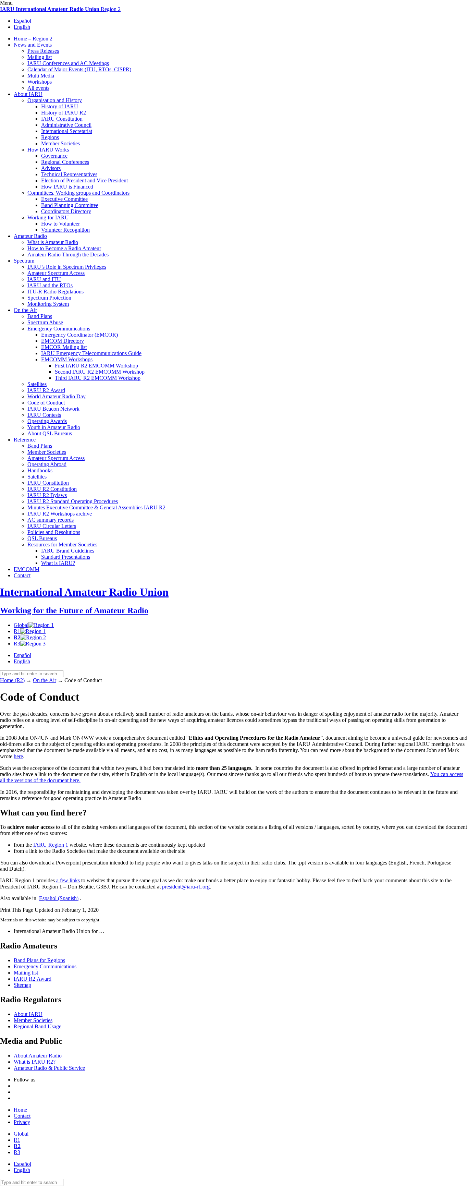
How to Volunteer (60, 224)
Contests (44, 415)
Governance (54, 156)
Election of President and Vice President (84, 180)
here (18, 756)
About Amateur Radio (38, 1055)
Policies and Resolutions (53, 532)
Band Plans (39, 316)
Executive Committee (64, 199)
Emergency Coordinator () (79, 335)
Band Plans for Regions (39, 960)
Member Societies (60, 143)
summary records (50, 520)
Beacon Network (53, 409)
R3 (17, 643)
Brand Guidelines (67, 551)
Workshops (39, 82)
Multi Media (40, 75)
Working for (48, 217)
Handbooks (39, 470)
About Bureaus (49, 433)
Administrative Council (66, 125)
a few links (68, 880)
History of (59, 106)
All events (38, 88)
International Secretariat (66, 131)
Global (21, 625)
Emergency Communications (58, 328)
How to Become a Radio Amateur (64, 248)
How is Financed (67, 187)
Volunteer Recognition (65, 230)
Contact (22, 575)
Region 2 (60, 9)
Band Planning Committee (69, 205)
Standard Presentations (65, 557)
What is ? (58, 563)
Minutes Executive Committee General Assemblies (96, 507)
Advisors (51, 168)
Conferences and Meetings (68, 63)
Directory (62, 341)
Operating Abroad (46, 464)
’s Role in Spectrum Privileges (66, 267)
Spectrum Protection (49, 298)
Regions (50, 137)
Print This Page (16, 910)
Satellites (37, 384)
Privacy (22, 1122)
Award (46, 390)
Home (20, 1110)
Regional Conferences (65, 162)
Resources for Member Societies (62, 544)
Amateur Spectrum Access (56, 273)
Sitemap (22, 985)
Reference (25, 440)
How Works (48, 150)
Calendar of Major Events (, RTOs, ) (79, 69)
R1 (17, 631)
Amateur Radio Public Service (49, 1068)
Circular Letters (51, 526)
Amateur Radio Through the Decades (68, 254)
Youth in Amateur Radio (53, 427)
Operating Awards (47, 421)
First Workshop (96, 365)
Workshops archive (59, 514)
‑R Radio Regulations (55, 291)
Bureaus (42, 538)
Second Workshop (100, 372)
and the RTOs (50, 285)
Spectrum (24, 261)
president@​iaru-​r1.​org (186, 887)
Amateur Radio (30, 236)
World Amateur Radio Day (56, 396)
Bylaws (47, 495)
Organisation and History (54, 100)
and (44, 279)
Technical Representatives (69, 174)
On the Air (25, 310)
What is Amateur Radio (52, 242)
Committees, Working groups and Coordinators (78, 193)
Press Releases (43, 51)
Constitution (62, 119)
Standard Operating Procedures (72, 501)
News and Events (33, 45)
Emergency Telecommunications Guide (91, 353)
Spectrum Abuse (45, 322)
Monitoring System (48, 304)
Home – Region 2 (33, 38)
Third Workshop (97, 378)
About (28, 94)
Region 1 (50, 845)
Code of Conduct (46, 403)
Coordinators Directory (66, 211)
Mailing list (39, 57)
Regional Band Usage (37, 1026)
